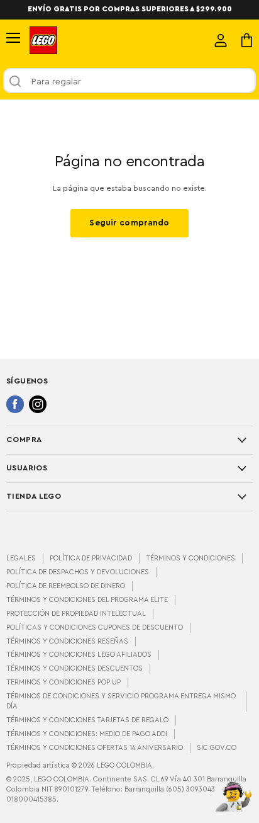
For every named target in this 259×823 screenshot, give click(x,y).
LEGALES (21, 558)
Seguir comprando (129, 223)
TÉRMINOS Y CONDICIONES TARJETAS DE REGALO (87, 720)
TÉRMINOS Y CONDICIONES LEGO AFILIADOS (79, 654)
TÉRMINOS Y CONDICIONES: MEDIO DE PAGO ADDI (86, 733)
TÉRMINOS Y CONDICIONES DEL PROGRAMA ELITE (87, 599)
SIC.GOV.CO (216, 747)
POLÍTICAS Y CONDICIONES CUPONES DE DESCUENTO (94, 627)
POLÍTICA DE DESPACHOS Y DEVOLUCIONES (77, 572)
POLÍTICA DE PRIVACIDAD (91, 558)
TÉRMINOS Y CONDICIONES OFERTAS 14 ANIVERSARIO (94, 747)
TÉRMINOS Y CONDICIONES (190, 558)
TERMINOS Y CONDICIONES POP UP (63, 682)
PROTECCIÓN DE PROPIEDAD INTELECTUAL (76, 613)
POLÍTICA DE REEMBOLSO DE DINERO (65, 585)
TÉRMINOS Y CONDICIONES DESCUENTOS (74, 668)
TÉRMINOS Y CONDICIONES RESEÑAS (67, 641)
